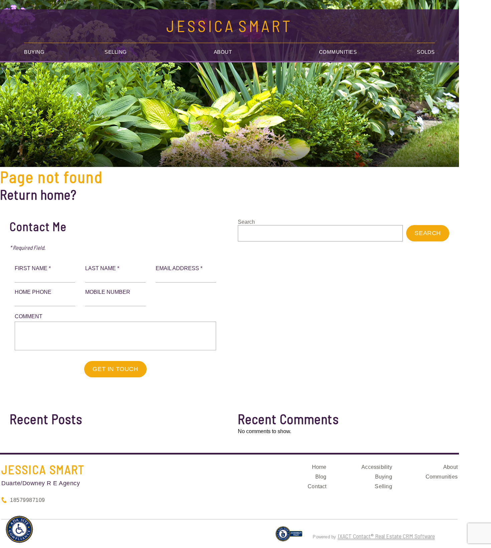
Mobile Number (107, 292)
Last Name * (102, 268)
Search (246, 222)
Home (319, 467)
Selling (116, 52)
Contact (317, 486)
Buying (34, 52)
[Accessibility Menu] (19, 529)
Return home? (38, 194)
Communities (338, 52)
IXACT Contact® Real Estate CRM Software (386, 536)
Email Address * (179, 268)
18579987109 (27, 500)
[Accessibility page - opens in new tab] (289, 536)
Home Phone (33, 292)
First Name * (33, 268)
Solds (426, 52)
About (223, 52)
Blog (321, 477)
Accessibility (376, 467)
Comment (28, 316)
